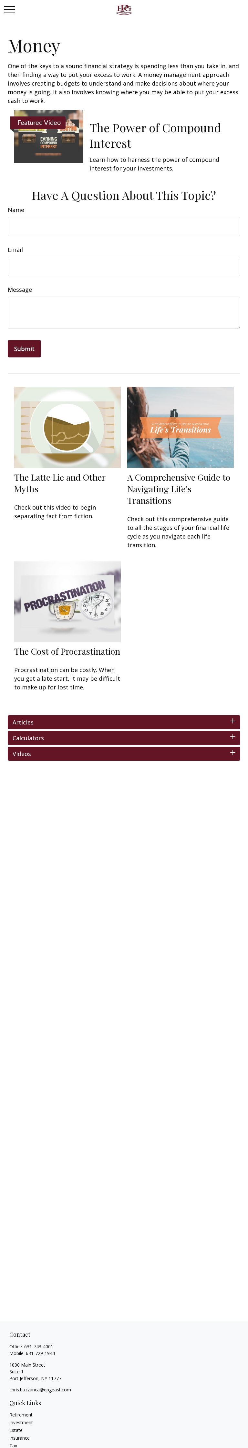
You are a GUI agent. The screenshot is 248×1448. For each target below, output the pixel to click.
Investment (21, 1422)
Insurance (19, 1438)
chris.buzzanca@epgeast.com (40, 1390)
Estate (16, 1430)
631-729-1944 (40, 1353)
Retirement (21, 1415)
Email (15, 250)
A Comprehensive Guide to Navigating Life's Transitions (178, 488)
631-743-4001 (38, 1346)
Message (20, 289)
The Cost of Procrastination (67, 651)
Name (16, 210)
